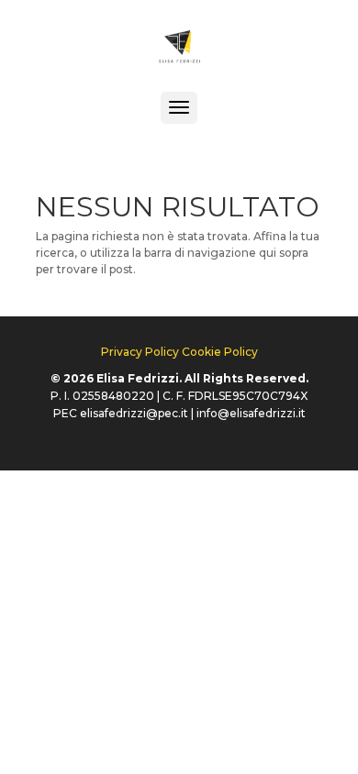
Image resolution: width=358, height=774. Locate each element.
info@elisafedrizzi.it (251, 413)
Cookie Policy (220, 352)
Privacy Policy (140, 352)
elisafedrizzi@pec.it (134, 413)
